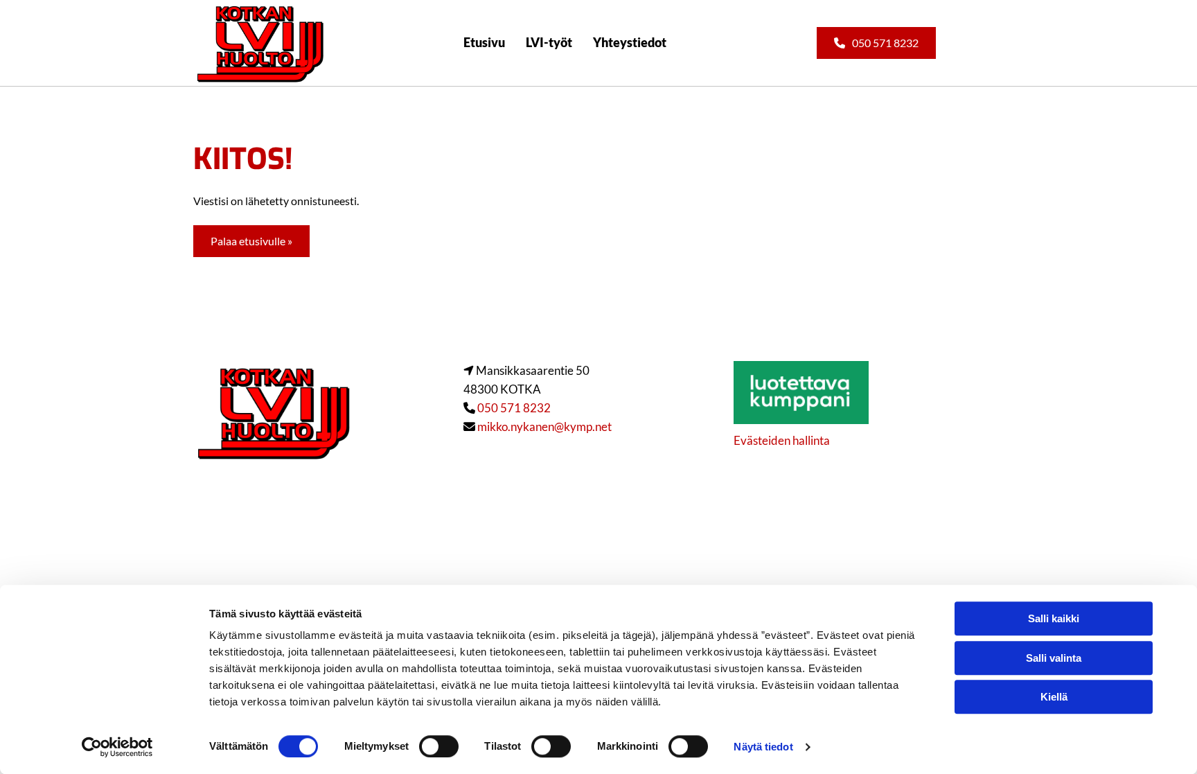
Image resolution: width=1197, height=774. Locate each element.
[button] (876, 43)
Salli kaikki (1053, 618)
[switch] (439, 746)
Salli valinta (1053, 658)
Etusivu (484, 42)
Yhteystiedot (629, 42)
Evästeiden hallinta (782, 440)
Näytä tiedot (763, 747)
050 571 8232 (514, 408)
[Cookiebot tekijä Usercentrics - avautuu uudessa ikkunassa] (117, 747)
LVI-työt (549, 42)
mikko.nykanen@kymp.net (544, 426)
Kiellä (1053, 697)
